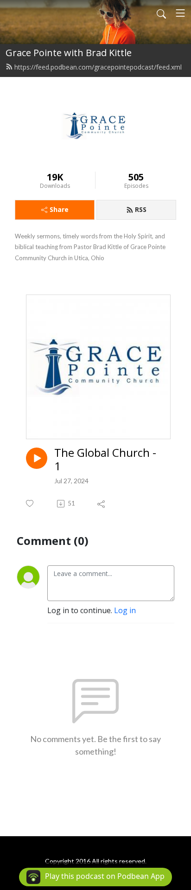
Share (59, 209)
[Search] (161, 13)
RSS (140, 209)
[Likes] (30, 503)
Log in (125, 610)
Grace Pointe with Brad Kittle (69, 52)
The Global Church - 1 (105, 459)
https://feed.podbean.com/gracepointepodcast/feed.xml (98, 67)
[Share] (101, 504)
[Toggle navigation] (180, 13)
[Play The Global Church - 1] (36, 458)
